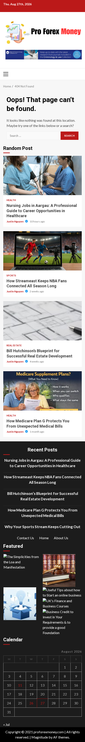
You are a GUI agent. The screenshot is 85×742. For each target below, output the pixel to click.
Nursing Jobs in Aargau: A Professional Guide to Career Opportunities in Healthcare (42, 175)
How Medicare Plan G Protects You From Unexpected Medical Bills (42, 391)
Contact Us (25, 538)
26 (31, 703)
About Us (61, 538)
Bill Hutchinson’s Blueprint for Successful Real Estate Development (42, 320)
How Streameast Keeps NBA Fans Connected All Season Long (42, 250)
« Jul (6, 724)
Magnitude (39, 737)
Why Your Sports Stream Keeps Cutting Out (42, 526)
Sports (11, 275)
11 (20, 685)
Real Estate (14, 345)
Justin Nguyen (15, 221)
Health (11, 200)
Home (44, 538)
